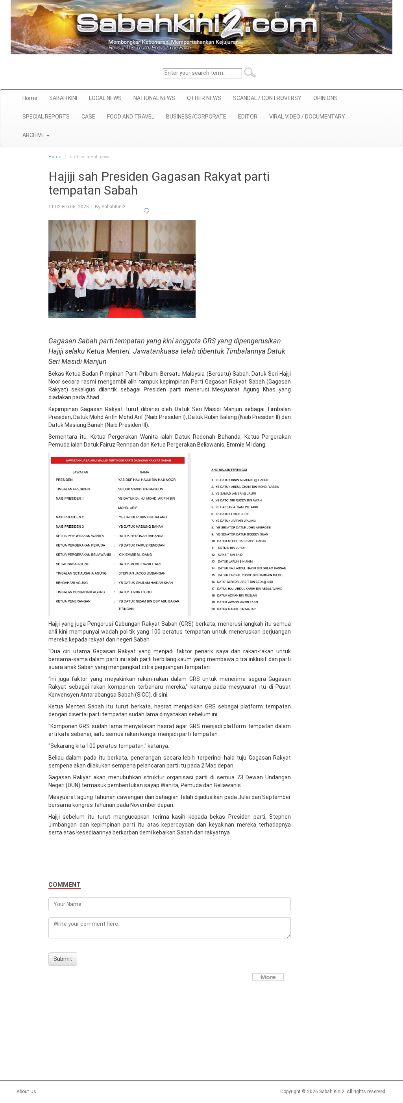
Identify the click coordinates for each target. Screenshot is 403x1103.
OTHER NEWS (204, 98)
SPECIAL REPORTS (46, 116)
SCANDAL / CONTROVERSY (267, 98)
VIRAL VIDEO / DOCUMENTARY (307, 116)
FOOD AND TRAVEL (130, 116)
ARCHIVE (34, 135)
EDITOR (247, 116)
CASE (88, 116)
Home (29, 98)
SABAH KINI (63, 98)
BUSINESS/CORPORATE (196, 116)
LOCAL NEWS (105, 98)
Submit (63, 959)
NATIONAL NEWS (154, 98)
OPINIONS (325, 98)
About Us (26, 1091)
